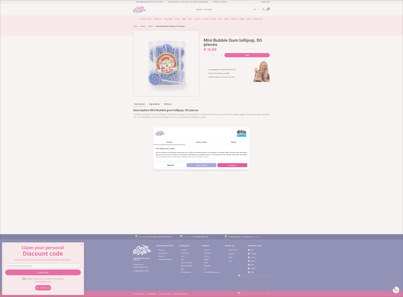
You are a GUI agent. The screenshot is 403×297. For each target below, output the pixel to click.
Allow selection (201, 165)
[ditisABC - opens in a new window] (242, 133)
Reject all (170, 165)
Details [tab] (233, 142)
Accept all (232, 165)
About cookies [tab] (201, 142)
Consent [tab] (169, 142)
